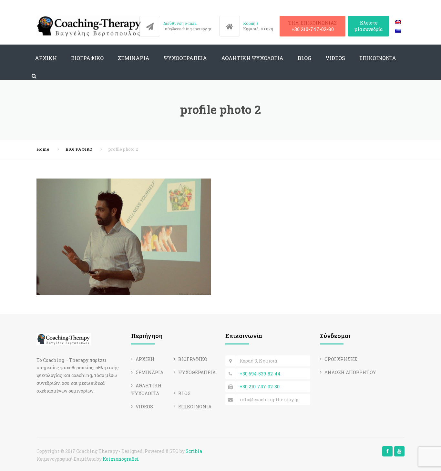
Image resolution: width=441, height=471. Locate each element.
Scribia (194, 451)
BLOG (304, 58)
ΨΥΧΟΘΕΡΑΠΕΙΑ (185, 58)
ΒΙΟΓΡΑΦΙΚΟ (87, 58)
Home (42, 149)
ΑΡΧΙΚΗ (46, 58)
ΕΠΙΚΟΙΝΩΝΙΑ (377, 58)
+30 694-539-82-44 (260, 374)
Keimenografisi (121, 459)
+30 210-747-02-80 (313, 29)
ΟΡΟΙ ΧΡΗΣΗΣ (340, 359)
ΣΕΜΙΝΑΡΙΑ (133, 58)
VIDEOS (335, 58)
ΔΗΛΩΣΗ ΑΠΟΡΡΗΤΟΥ (350, 372)
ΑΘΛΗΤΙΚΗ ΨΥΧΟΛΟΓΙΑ (252, 58)
